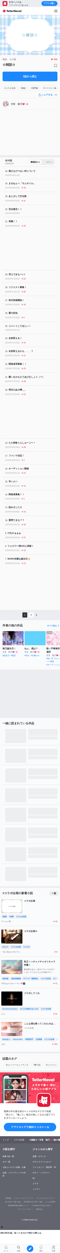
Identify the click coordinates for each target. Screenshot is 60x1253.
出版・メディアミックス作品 (14, 1174)
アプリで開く (49, 3)
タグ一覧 (6, 1162)
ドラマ (35, 1183)
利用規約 (8, 1198)
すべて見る (52, 626)
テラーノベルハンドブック (23, 1198)
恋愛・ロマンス (39, 1156)
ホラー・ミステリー (41, 1173)
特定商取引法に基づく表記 (33, 1202)
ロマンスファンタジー (42, 1162)
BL (34, 1178)
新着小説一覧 (8, 1156)
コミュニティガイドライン (45, 1198)
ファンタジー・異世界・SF (44, 1167)
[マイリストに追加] (55, 65)
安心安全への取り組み (13, 1202)
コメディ (36, 1189)
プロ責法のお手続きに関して (41, 1205)
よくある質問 (50, 1202)
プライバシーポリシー (26, 1209)
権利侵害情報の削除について (18, 1205)
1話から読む (30, 76)
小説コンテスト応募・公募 (14, 1167)
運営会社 (39, 1209)
